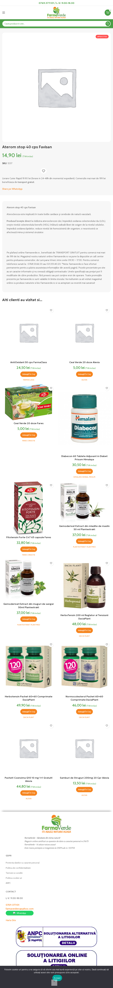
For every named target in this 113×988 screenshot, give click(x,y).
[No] (54, 983)
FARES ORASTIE (28, 441)
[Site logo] (56, 12)
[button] (28, 374)
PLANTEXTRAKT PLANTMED (84, 547)
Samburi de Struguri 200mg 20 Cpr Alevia (84, 777)
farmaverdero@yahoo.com (20, 908)
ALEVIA (84, 380)
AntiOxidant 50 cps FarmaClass (28, 362)
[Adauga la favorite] (43, 170)
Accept (57, 978)
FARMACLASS (28, 380)
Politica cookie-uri (14, 878)
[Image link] (56, 823)
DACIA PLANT (84, 636)
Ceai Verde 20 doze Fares (29, 423)
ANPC (8, 883)
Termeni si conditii (14, 873)
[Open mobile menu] (4, 13)
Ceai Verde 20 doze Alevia (84, 362)
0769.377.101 (12, 904)
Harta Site (11, 920)
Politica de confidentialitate (18, 868)
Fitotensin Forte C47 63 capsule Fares (28, 537)
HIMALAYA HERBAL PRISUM (84, 477)
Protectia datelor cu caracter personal (22, 862)
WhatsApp (21, 913)
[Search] (107, 23)
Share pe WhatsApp (12, 188)
